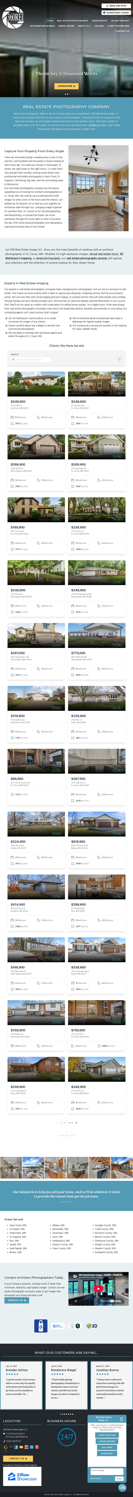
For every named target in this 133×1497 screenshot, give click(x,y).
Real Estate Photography (72, 21)
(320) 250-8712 (117, 5)
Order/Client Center (117, 12)
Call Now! (107, 1447)
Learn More (65, 86)
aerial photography (48, 258)
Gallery (99, 26)
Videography (99, 21)
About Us (83, 26)
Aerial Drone (66, 26)
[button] (60, 1414)
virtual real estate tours (103, 254)
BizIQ (92, 1478)
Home (50, 21)
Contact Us (122, 31)
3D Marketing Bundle (42, 26)
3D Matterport (120, 21)
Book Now (107, 1453)
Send (119, 1479)
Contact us (93, 125)
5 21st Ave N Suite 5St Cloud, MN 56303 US (17, 1435)
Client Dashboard (118, 26)
